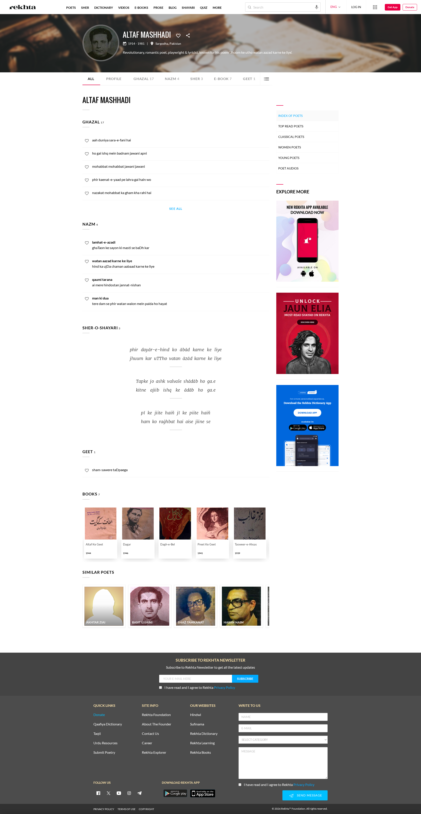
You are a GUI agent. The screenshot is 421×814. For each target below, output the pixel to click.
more (217, 7)
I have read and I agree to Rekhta (199, 687)
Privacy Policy (224, 687)
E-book (223, 79)
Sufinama (197, 724)
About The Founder (156, 724)
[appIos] (202, 793)
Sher (196, 79)
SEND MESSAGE (309, 795)
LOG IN (356, 7)
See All (175, 208)
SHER (85, 7)
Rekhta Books (200, 752)
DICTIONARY (103, 7)
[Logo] (22, 8)
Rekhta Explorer (154, 752)
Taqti (97, 734)
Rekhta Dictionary (204, 734)
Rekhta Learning (202, 743)
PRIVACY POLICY (103, 809)
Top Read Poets (290, 126)
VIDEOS (123, 7)
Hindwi (195, 715)
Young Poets (288, 158)
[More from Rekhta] (375, 7)
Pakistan (175, 43)
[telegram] (139, 792)
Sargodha (161, 43)
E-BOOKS (141, 7)
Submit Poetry (104, 752)
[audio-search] (316, 6)
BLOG (173, 7)
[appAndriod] (175, 793)
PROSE (158, 7)
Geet (249, 79)
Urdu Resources (105, 743)
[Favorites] (178, 35)
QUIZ (203, 7)
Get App (393, 7)
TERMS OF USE (127, 809)
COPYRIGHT (146, 809)
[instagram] (129, 792)
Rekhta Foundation (156, 715)
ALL (91, 79)
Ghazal (144, 79)
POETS (71, 7)
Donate (409, 7)
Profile (113, 79)
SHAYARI (188, 7)
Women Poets (289, 147)
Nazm (172, 79)
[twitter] (108, 792)
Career (147, 743)
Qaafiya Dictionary (107, 724)
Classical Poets (291, 137)
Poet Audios (288, 168)
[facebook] (98, 792)
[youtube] (118, 792)
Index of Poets (290, 116)
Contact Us (150, 734)
